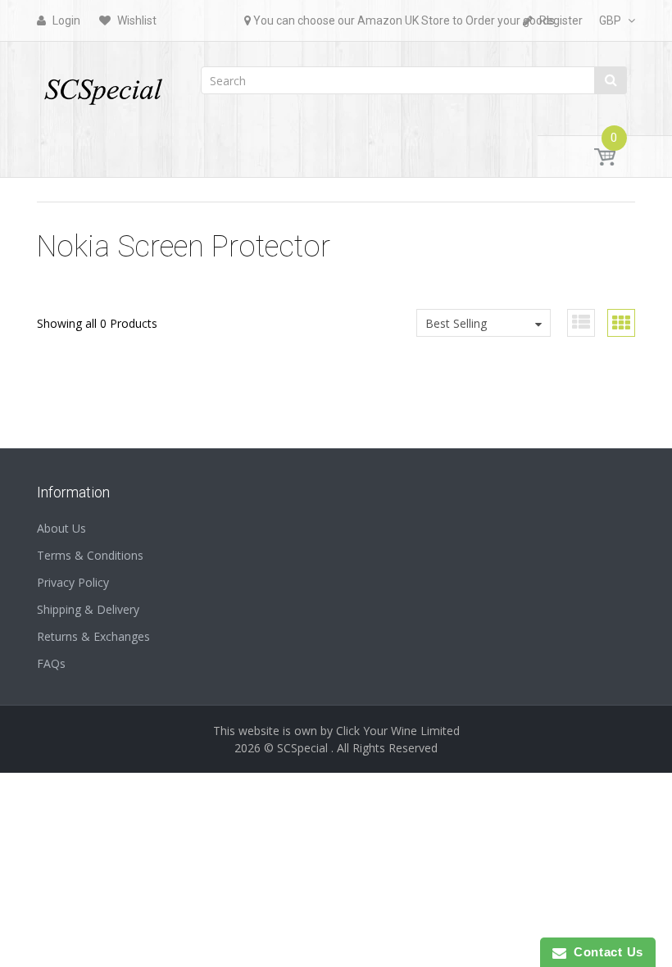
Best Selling (456, 323)
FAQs (51, 663)
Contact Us (604, 952)
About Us (61, 528)
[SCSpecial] (102, 84)
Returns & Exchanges (93, 636)
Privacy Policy (73, 582)
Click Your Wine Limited (398, 730)
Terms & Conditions (90, 555)
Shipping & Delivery (88, 609)
